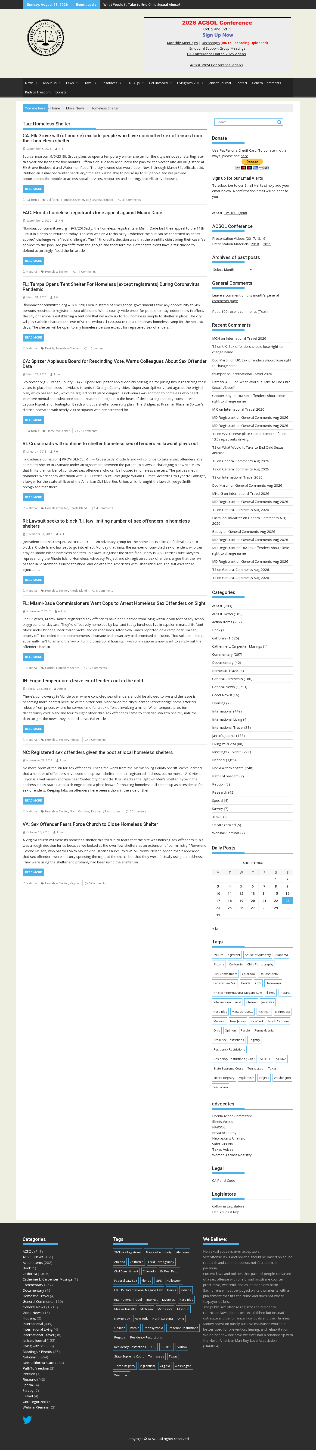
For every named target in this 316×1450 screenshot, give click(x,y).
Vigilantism (246, 1078)
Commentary (222, 654)
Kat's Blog (220, 1011)
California (32, 200)
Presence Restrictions (229, 1040)
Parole (245, 1030)
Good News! (222, 695)
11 (230, 893)
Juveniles (267, 1002)
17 (218, 900)
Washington (282, 1078)
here (244, 155)
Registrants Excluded (99, 200)
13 (253, 893)
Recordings (211, 42)
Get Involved (158, 83)
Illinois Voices (222, 1121)
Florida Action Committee (232, 1116)
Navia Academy (224, 1132)
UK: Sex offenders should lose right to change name (145, 4)
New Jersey (238, 1021)
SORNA (281, 1059)
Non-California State (228, 768)
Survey (217, 808)
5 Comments (104, 591)
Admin (58, 374)
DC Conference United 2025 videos (216, 53)
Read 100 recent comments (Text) (240, 311)
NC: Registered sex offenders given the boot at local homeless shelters (98, 752)
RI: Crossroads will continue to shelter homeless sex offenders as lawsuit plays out (110, 443)
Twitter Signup (235, 212)
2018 (255, 244)
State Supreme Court (228, 1068)
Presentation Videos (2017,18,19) (239, 238)
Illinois (270, 992)
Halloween (273, 983)
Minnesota (282, 1011)
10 (218, 893)
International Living (227, 719)
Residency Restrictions (105, 811)
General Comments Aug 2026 (264, 417)
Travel (87, 83)
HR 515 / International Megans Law (238, 992)
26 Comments (88, 431)
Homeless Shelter (72, 200)
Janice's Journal (219, 83)
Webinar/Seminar (225, 832)
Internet (251, 1002)
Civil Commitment (225, 974)
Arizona (219, 964)
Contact (241, 83)
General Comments (266, 83)
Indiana (75, 740)
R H (61, 149)
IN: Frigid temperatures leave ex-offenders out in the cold (83, 680)
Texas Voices (222, 1149)
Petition (218, 784)
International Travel (227, 727)
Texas (272, 1068)
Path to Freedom (38, 92)
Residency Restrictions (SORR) (234, 1059)
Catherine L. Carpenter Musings (237, 646)
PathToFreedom (225, 776)
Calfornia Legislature (228, 1206)
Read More (33, 189)
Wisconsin (221, 1087)
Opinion (230, 1030)
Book (216, 630)
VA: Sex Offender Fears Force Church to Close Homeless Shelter (90, 824)
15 (276, 893)
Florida (49, 348)
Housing (218, 703)
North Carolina (79, 811)
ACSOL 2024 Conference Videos (216, 65)
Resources (109, 83)
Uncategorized (224, 824)
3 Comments (97, 740)
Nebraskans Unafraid (228, 1138)
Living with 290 (188, 83)
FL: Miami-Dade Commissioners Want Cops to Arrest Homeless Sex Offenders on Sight (114, 603)
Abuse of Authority (258, 955)
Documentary (223, 662)
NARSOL (219, 1127)
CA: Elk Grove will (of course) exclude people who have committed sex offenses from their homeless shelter (112, 138)
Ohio (217, 1030)
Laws (70, 83)
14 (264, 893)
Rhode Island (78, 508)
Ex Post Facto (269, 974)
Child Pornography (260, 964)
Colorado (248, 974)
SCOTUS (266, 1059)
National (31, 272)
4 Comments (104, 508)
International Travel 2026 (246, 338)
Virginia (75, 883)
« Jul (215, 928)
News (29, 83)
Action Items (222, 622)
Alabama (282, 955)
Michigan (264, 1011)
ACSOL (217, 605)
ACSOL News (222, 613)
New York (257, 1021)
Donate (61, 92)
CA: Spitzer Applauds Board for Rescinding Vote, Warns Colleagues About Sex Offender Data (115, 363)
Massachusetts (242, 1011)
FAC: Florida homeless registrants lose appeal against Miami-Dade (92, 212)
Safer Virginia (222, 1143)
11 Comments (86, 272)
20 (253, 900)
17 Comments (97, 668)
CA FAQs (133, 83)
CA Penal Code (223, 1180)
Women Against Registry (232, 1155)
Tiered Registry (224, 1078)
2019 (267, 244)
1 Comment (96, 348)
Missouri (220, 1021)
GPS (258, 983)
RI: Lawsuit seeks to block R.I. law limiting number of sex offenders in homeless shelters (106, 523)
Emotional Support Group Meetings (217, 48)
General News (223, 686)
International (222, 711)
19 (241, 900)
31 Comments (131, 200)
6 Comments (138, 811)
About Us (50, 83)
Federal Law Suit (225, 983)
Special (217, 800)
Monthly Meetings (182, 42)
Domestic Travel (225, 670)
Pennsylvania (264, 1030)
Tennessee (255, 1068)
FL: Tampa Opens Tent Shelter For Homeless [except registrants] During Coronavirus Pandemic (111, 286)
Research (219, 792)
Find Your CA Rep (225, 1211)
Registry (254, 1040)
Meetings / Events (227, 751)
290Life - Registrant (227, 955)
